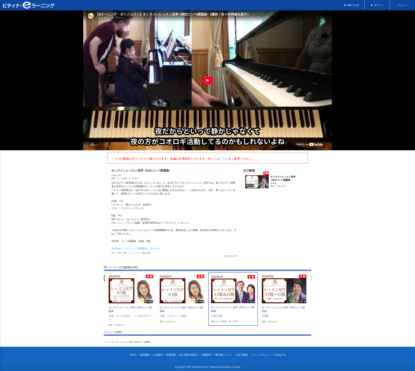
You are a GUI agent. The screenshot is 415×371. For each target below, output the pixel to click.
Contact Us (280, 354)
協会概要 (144, 354)
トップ (107, 342)
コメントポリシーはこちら (134, 332)
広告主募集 (242, 354)
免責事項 (207, 354)
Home (133, 354)
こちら (223, 158)
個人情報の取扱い (189, 354)
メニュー (402, 5)
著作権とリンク (223, 354)
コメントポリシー (261, 354)
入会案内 (158, 354)
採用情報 (171, 354)
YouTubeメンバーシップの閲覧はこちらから (135, 248)
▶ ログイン (377, 5)
